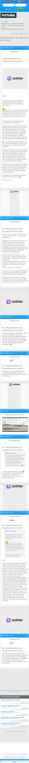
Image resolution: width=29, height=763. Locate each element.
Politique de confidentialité (10, 757)
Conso (14, 754)
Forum (6, 21)
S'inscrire (21, 1)
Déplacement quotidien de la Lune (10, 690)
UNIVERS (3, 25)
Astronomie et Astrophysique (15, 25)
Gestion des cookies (22, 754)
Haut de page (22, 757)
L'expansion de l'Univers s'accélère (10, 723)
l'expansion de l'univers (7, 711)
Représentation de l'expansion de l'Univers (13, 717)
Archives (3, 27)
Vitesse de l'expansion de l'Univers (10, 705)
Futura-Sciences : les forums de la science (12, 23)
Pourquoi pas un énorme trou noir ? (18, 691)
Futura (4, 754)
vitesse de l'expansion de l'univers (10, 699)
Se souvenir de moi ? (11, 9)
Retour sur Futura (7, 1)
